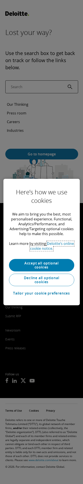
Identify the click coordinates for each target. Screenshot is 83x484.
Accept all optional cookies (41, 265)
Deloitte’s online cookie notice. (52, 246)
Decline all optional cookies (41, 279)
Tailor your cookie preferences (41, 293)
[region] (41, 242)
